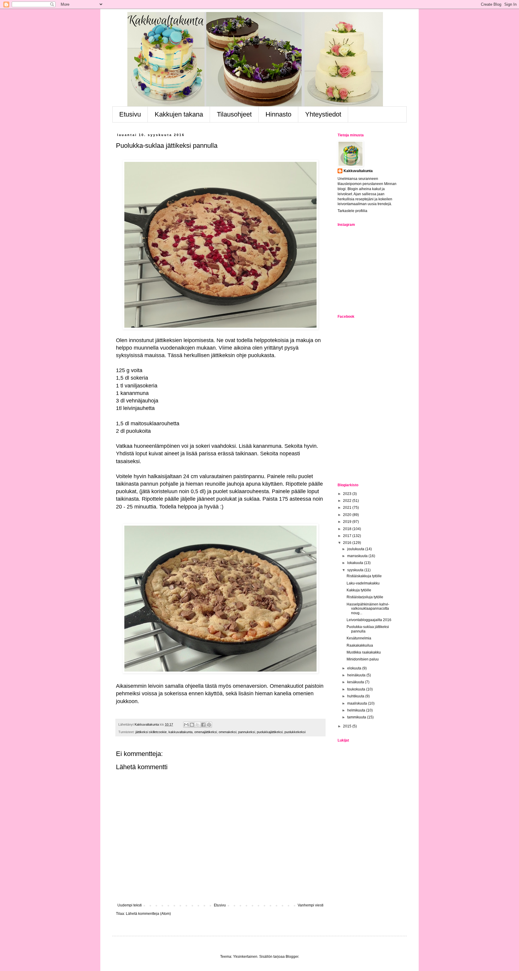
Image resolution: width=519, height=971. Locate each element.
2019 (347, 522)
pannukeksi (246, 732)
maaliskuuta (357, 703)
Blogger (292, 956)
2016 (347, 543)
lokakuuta (355, 563)
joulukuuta (356, 549)
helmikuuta (356, 710)
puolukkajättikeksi (270, 732)
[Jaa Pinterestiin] (209, 725)
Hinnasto (278, 114)
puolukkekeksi (294, 732)
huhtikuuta (356, 696)
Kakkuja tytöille (359, 590)
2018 (347, 529)
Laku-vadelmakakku (363, 583)
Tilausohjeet (234, 114)
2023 (347, 494)
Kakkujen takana (179, 114)
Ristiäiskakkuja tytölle (364, 576)
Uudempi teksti (129, 905)
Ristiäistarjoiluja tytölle (365, 597)
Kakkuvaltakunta (358, 171)
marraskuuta (358, 556)
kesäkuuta (356, 682)
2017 (347, 536)
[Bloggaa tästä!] (192, 725)
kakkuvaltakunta (180, 732)
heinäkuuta (356, 675)
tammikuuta (357, 717)
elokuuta (354, 668)
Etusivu (130, 114)
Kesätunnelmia (359, 638)
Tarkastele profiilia (352, 211)
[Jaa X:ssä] (198, 725)
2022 (347, 501)
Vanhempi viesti (310, 905)
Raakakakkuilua (360, 645)
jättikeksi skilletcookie (151, 732)
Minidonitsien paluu (363, 659)
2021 (347, 507)
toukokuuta (356, 689)
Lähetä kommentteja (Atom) (148, 914)
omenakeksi (227, 732)
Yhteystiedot (323, 114)
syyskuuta (355, 570)
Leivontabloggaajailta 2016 (369, 620)
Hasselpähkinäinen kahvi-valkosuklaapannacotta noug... (368, 608)
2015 (347, 726)
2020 (347, 515)
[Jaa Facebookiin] (203, 725)
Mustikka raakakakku (364, 652)
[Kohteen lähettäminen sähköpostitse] (186, 725)
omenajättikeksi (205, 732)
